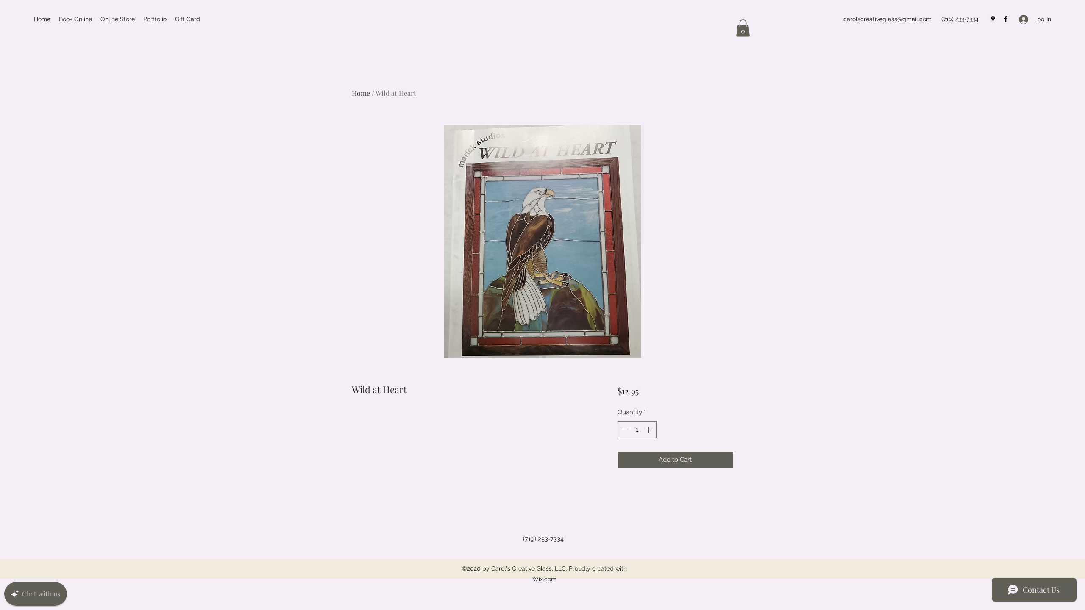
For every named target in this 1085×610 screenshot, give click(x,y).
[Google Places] (993, 19)
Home (361, 93)
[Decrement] (624, 430)
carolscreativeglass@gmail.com (887, 19)
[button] (743, 28)
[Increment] (649, 430)
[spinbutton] (637, 430)
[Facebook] (1006, 19)
